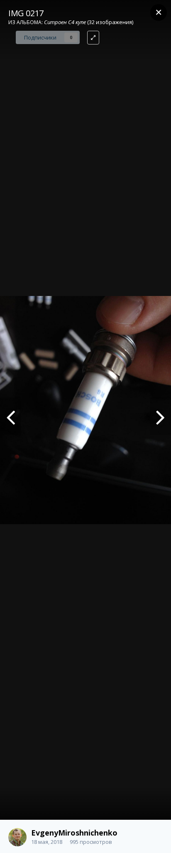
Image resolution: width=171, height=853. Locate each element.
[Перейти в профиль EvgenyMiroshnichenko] (17, 837)
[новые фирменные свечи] (160, 416)
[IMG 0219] (10, 416)
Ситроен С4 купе (65, 22)
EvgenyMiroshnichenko (74, 833)
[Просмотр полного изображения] (93, 37)
